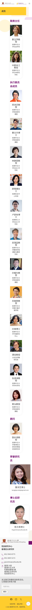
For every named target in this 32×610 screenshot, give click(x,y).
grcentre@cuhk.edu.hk (12, 562)
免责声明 (12, 604)
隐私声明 (19, 604)
